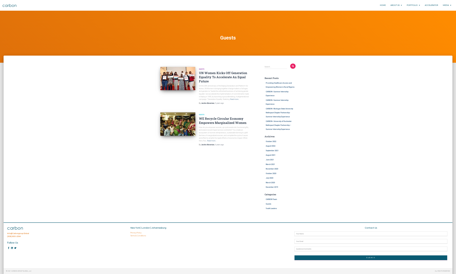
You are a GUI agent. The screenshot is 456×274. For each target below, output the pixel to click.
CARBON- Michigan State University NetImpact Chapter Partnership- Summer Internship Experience (279, 113)
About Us (395, 5)
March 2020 (270, 183)
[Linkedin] (11, 247)
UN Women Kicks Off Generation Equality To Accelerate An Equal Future (223, 77)
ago (219, 103)
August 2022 (270, 146)
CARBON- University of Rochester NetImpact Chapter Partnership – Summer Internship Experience (279, 125)
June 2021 (270, 160)
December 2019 (272, 187)
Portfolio (412, 5)
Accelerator (431, 5)
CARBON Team (271, 199)
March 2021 (270, 164)
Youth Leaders (271, 208)
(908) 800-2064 (14, 236)
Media (446, 5)
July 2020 (269, 178)
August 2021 (270, 155)
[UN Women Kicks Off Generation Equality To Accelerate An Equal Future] (177, 78)
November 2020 (272, 169)
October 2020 (271, 173)
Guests (201, 69)
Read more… (234, 99)
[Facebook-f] (8, 247)
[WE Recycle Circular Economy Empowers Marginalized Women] (177, 124)
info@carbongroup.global (18, 233)
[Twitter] (15, 247)
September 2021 (272, 151)
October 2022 (271, 141)
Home (383, 5)
